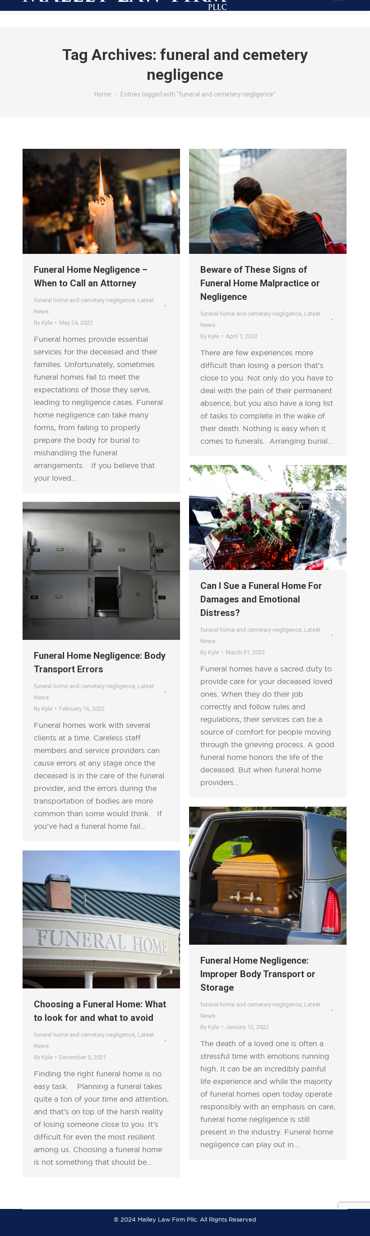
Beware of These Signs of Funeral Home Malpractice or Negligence (260, 283)
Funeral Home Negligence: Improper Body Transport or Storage (257, 974)
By (43, 322)
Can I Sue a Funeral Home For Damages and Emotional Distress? (261, 599)
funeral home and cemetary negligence (84, 300)
